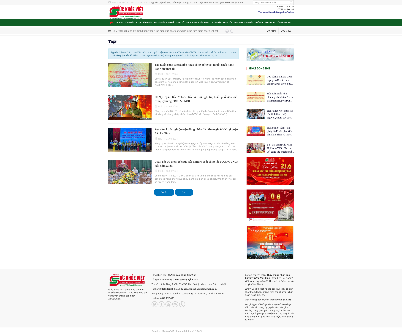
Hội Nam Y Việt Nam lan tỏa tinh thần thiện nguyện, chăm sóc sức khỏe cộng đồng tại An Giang (280, 114)
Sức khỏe (129, 23)
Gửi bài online (284, 23)
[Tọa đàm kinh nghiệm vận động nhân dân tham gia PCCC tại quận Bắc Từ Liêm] (130, 140)
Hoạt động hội (259, 68)
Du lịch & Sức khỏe (243, 23)
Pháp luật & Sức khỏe (221, 23)
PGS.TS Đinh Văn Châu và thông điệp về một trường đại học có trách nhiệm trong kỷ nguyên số (163, 31)
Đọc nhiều (286, 31)
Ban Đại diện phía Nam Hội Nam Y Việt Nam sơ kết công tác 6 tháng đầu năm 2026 (280, 148)
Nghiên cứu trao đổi (164, 23)
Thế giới (259, 23)
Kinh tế (180, 23)
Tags (112, 41)
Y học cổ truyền (144, 23)
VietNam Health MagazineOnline (276, 12)
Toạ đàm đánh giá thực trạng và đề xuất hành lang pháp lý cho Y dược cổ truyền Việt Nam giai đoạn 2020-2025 (279, 80)
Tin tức (119, 23)
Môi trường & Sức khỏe (197, 23)
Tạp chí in (269, 23)
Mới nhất (271, 31)
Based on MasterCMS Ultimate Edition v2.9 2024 (177, 331)
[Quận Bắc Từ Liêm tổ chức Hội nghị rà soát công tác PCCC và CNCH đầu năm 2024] (130, 172)
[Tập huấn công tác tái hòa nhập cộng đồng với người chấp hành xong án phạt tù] (130, 75)
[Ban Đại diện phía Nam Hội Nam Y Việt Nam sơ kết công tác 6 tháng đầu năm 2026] (256, 148)
